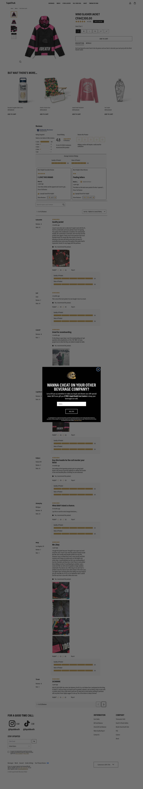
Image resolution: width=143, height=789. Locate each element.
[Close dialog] (98, 369)
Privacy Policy (76, 420)
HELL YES (71, 411)
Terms (81, 420)
